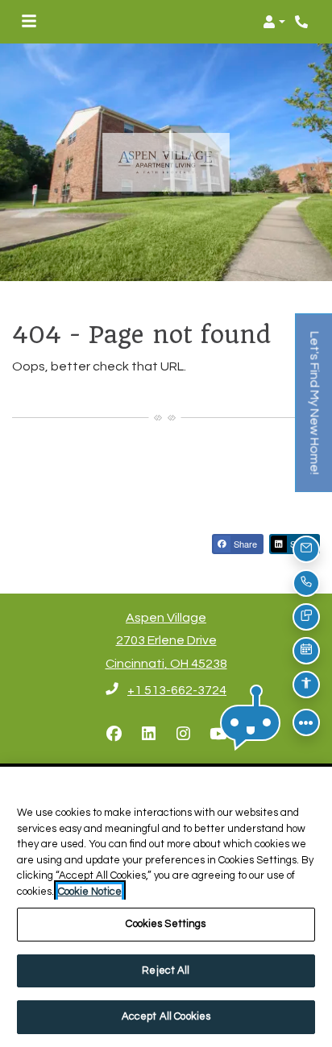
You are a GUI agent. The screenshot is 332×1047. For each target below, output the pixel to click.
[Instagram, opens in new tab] (184, 734)
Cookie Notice (90, 891)
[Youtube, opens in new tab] (218, 734)
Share (244, 543)
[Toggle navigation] (29, 21)
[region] (166, 907)
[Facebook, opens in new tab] (114, 734)
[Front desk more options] (306, 722)
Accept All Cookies (166, 1016)
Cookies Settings (165, 923)
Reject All (165, 970)
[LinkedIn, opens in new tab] (149, 734)
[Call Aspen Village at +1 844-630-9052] (303, 21)
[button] (274, 21)
